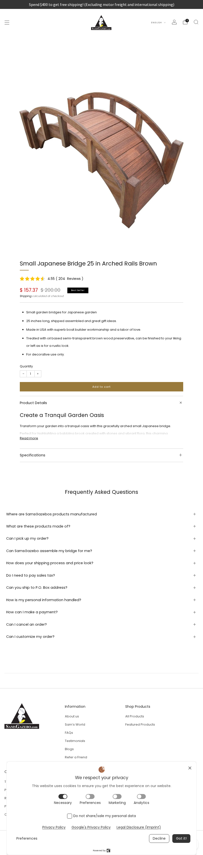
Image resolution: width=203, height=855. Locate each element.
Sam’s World (75, 724)
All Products (134, 716)
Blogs (69, 749)
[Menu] (6, 22)
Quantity (26, 366)
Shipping (25, 296)
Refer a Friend (76, 757)
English (157, 22)
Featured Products (140, 724)
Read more (29, 438)
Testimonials (75, 740)
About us (72, 716)
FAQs (69, 732)
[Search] (196, 22)
